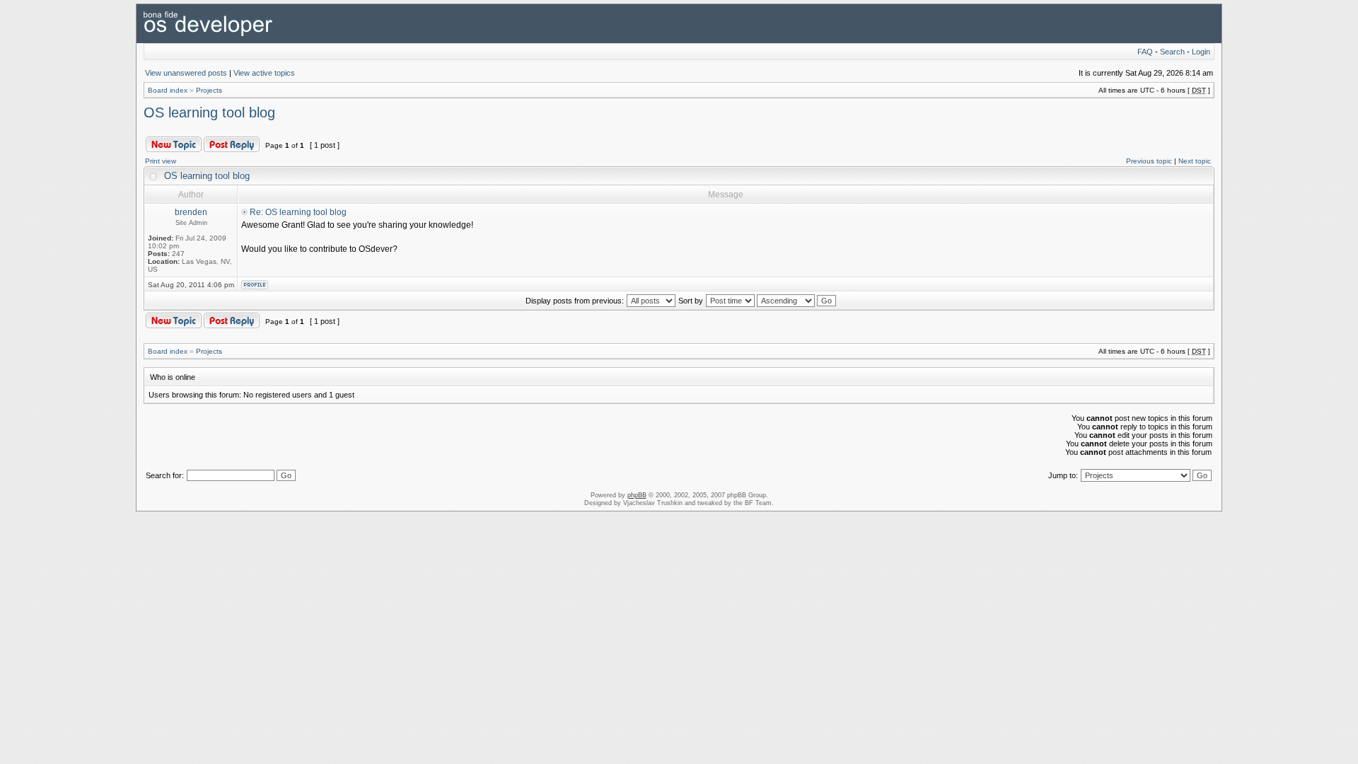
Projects (209, 90)
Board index (167, 90)
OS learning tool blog (209, 112)
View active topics (264, 73)
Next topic (1194, 161)
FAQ (1145, 51)
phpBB (636, 495)
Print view (160, 161)
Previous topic (1149, 161)
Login (1201, 51)
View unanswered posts (186, 73)
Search (1172, 51)
